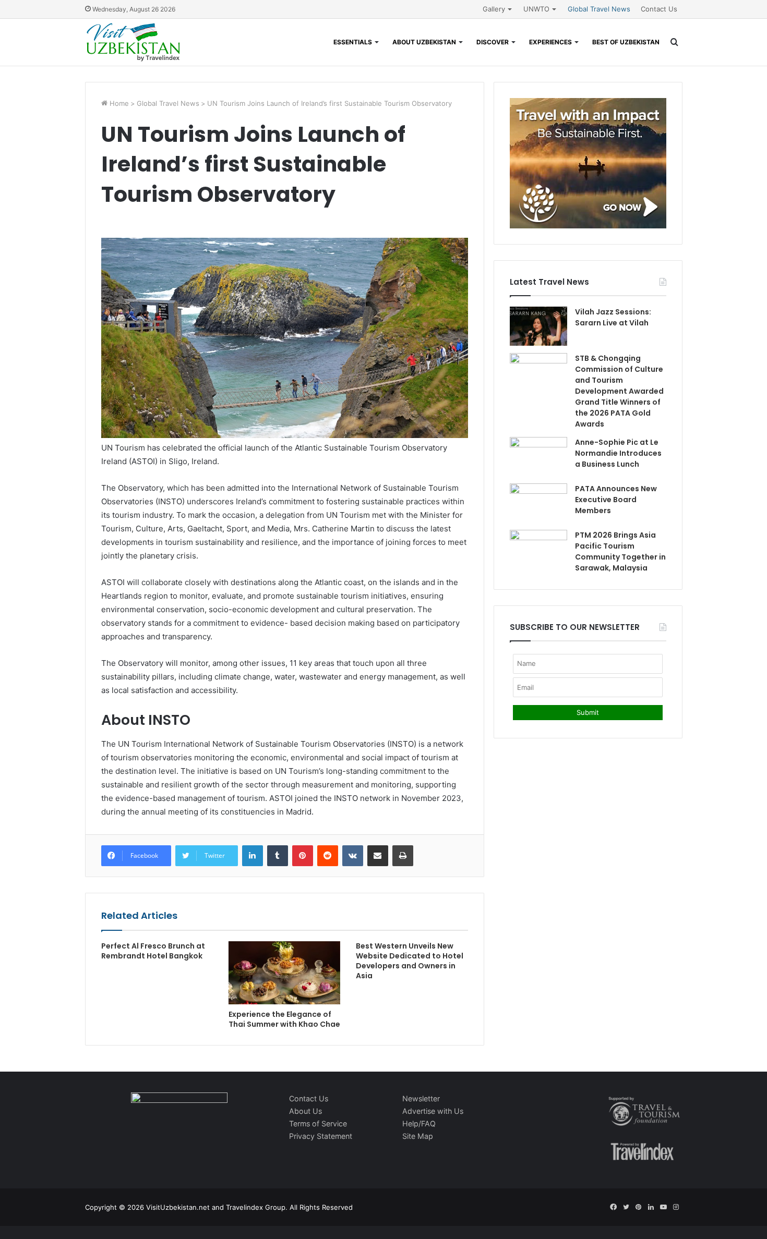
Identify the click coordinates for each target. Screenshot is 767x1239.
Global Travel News (599, 9)
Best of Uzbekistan (626, 42)
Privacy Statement (320, 1136)
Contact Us (659, 9)
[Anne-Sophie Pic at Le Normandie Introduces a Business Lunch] (538, 456)
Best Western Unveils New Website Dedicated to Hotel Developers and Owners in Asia (409, 961)
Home (118, 103)
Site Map (417, 1136)
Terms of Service (318, 1123)
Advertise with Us (432, 1111)
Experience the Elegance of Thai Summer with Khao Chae (284, 1019)
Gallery (494, 9)
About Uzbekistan (424, 42)
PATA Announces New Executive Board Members (616, 499)
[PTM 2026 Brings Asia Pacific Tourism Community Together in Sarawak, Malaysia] (538, 549)
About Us (305, 1111)
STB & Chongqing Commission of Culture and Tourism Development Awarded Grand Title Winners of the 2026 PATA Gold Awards (619, 391)
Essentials (352, 42)
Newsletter (421, 1098)
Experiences (550, 42)
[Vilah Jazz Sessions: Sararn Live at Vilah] (538, 326)
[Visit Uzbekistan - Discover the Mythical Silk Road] (133, 42)
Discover (492, 42)
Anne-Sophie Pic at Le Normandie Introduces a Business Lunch (618, 453)
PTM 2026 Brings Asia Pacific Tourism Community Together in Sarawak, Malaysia (620, 551)
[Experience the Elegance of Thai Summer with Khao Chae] (284, 972)
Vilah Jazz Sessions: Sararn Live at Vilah (613, 317)
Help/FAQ (419, 1123)
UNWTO (536, 9)
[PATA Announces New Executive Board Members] (538, 503)
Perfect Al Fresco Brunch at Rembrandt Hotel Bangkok (153, 951)
